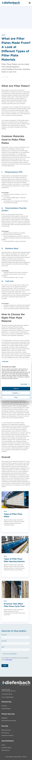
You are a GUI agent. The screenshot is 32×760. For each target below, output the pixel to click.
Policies (25, 756)
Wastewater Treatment (7, 735)
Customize (15, 393)
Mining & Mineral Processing (8, 720)
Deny (16, 397)
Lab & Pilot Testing (6, 747)
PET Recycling (5, 732)
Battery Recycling (6, 730)
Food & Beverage (5, 708)
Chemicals (4, 705)
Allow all (16, 388)
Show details (24, 384)
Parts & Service (5, 750)
